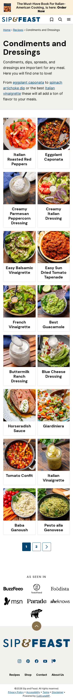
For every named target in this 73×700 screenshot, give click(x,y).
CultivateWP (43, 695)
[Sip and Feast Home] (21, 19)
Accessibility (33, 692)
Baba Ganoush (19, 527)
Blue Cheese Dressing (53, 374)
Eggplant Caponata (53, 157)
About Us (58, 674)
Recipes (18, 29)
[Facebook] (36, 661)
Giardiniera (53, 426)
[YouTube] (45, 661)
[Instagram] (19, 661)
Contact (41, 674)
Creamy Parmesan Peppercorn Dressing (19, 215)
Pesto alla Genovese (53, 527)
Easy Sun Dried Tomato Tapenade (53, 272)
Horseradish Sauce (19, 428)
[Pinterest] (28, 661)
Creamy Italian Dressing (53, 213)
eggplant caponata (28, 82)
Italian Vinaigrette (53, 478)
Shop (28, 674)
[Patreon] (53, 661)
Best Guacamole (53, 324)
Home (7, 29)
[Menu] (68, 19)
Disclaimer (57, 692)
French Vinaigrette (19, 324)
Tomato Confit (19, 475)
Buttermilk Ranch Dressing (19, 376)
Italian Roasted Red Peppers (19, 159)
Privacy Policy (16, 692)
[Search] (60, 19)
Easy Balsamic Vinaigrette (19, 270)
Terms (46, 692)
